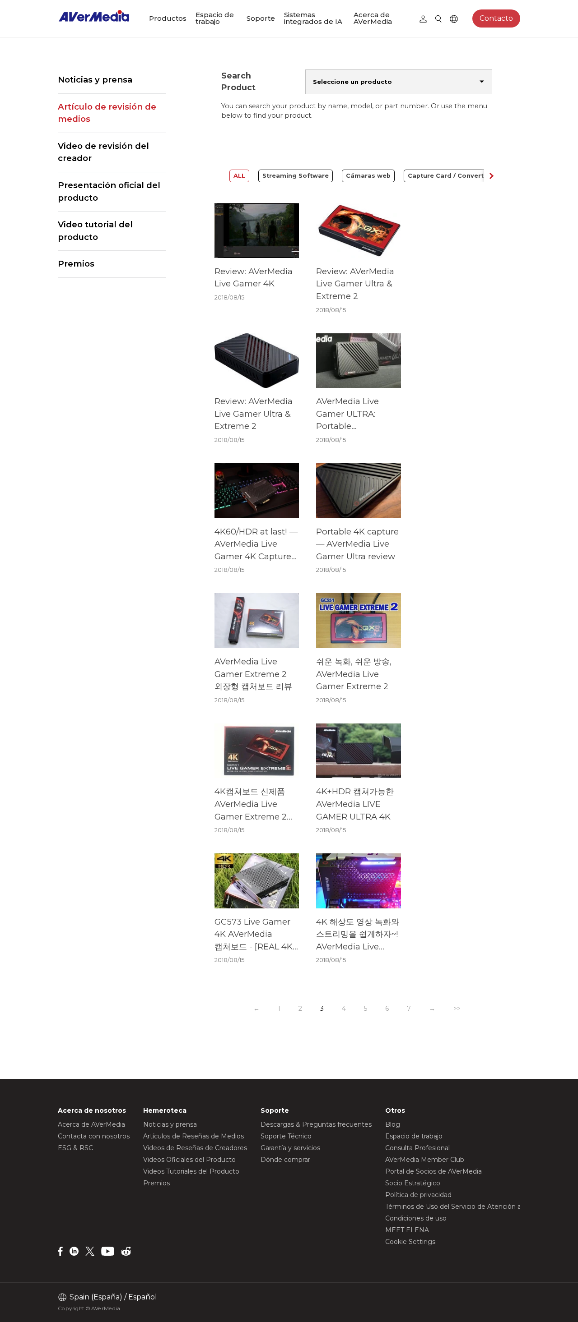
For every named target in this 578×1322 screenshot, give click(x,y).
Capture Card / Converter (449, 175)
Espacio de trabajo (215, 18)
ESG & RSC (75, 1148)
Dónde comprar (285, 1160)
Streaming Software (295, 175)
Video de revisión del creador (103, 152)
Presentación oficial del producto (109, 191)
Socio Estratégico (412, 1183)
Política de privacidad (418, 1195)
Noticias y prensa (95, 79)
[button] (491, 176)
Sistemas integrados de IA (313, 18)
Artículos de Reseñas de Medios (193, 1136)
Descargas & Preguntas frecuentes (316, 1124)
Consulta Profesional (417, 1148)
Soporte (261, 18)
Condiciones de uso (416, 1218)
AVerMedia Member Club (424, 1160)
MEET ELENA (407, 1230)
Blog (392, 1124)
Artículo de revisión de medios (107, 112)
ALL (239, 175)
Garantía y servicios (290, 1148)
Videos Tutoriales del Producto (191, 1171)
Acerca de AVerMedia (373, 18)
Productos (167, 18)
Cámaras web (368, 175)
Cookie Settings (410, 1242)
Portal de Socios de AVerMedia (433, 1171)
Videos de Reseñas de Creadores (195, 1148)
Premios (76, 263)
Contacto (496, 18)
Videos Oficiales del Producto (189, 1160)
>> (457, 1008)
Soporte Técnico (286, 1136)
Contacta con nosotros (94, 1136)
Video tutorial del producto (95, 230)
